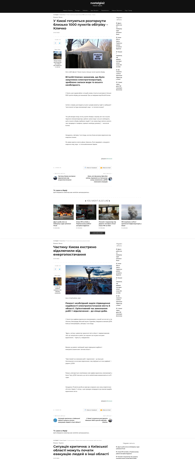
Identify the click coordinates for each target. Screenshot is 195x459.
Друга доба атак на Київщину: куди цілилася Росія (119, 28)
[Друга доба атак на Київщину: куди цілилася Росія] (63, 212)
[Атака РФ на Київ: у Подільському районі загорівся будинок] (86, 212)
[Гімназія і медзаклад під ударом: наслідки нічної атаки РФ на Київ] (109, 212)
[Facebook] (55, 43)
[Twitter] (60, 43)
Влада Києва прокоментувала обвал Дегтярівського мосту (57, 63)
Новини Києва (57, 17)
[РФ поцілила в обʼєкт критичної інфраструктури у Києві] (131, 212)
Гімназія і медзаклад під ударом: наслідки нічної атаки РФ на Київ (119, 59)
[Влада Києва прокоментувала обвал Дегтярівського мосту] (58, 55)
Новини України (58, 443)
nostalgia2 (97, 3)
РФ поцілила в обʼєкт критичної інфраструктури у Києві (131, 223)
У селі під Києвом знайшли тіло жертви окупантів (57, 290)
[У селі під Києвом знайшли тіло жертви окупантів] (58, 281)
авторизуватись (84, 192)
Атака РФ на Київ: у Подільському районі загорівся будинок (120, 43)
